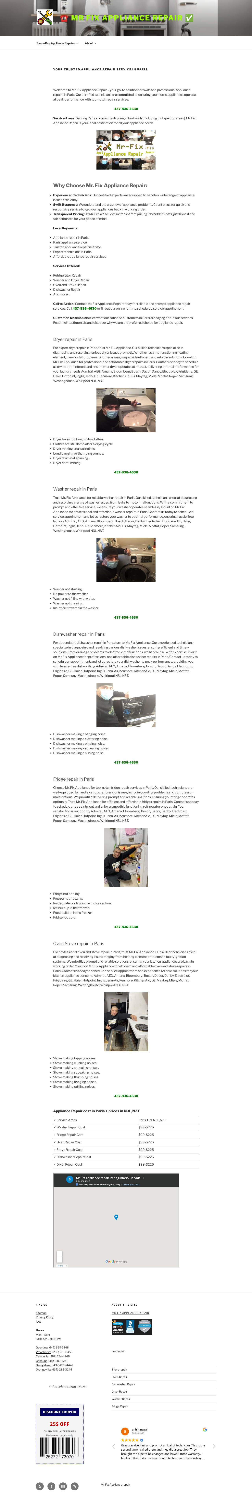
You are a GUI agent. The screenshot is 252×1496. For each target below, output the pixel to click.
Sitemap (41, 1312)
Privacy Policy (45, 1317)
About (89, 43)
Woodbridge (43, 1352)
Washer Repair (121, 1399)
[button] (214, 1447)
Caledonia (42, 1356)
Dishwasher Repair (123, 1384)
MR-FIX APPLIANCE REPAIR (130, 1312)
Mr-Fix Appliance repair (115, 1484)
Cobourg (41, 1360)
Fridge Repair (120, 1406)
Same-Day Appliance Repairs (56, 43)
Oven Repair (119, 1377)
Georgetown (43, 1365)
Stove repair (119, 1369)
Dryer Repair (119, 1391)
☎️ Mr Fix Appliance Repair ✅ (127, 18)
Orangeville (43, 1369)
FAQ (38, 1321)
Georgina (41, 1347)
